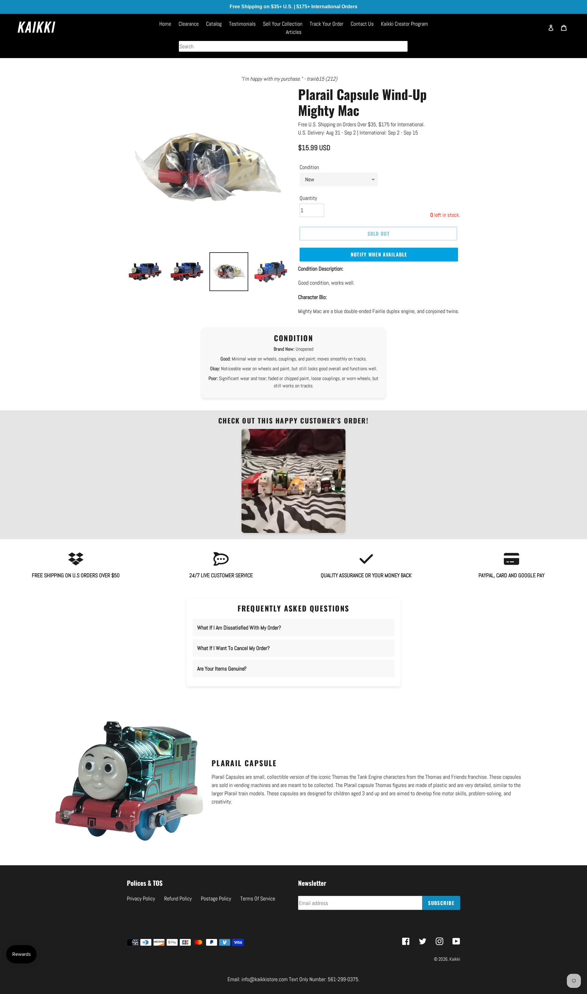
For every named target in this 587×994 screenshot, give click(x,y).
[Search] (537, 30)
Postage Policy (216, 898)
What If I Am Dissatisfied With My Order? (239, 627)
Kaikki (454, 959)
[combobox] (293, 46)
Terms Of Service (257, 898)
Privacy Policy (141, 898)
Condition (309, 167)
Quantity (308, 197)
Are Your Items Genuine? (221, 668)
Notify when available (379, 254)
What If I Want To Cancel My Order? (233, 648)
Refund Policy (178, 898)
